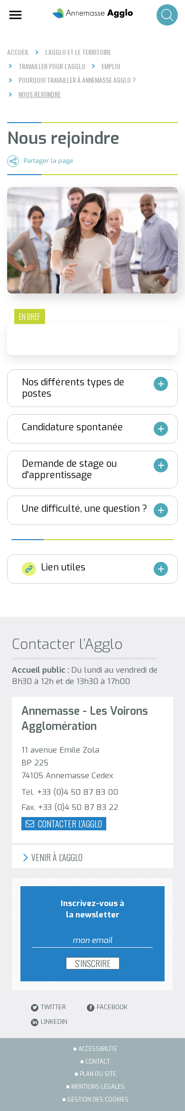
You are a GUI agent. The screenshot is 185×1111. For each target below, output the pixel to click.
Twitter (53, 1007)
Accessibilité (97, 1049)
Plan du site (98, 1074)
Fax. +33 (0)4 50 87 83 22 (69, 807)
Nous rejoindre (39, 94)
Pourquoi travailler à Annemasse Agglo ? (77, 80)
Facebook (112, 1007)
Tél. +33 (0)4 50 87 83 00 (69, 792)
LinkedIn (54, 1022)
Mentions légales (98, 1087)
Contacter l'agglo (69, 824)
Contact (97, 1062)
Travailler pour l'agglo (51, 66)
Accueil (18, 52)
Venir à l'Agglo (56, 857)
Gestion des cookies (98, 1099)
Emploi (111, 66)
